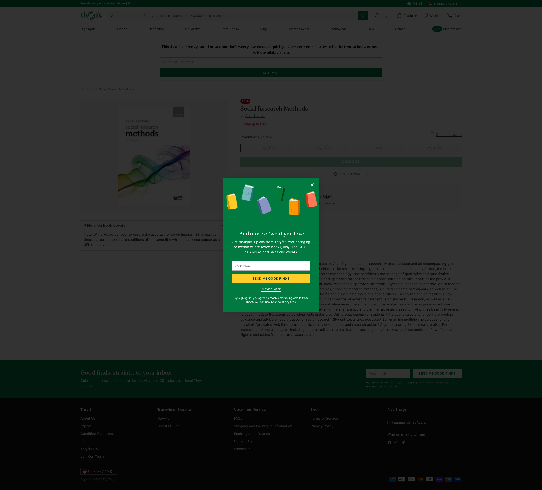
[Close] (312, 185)
